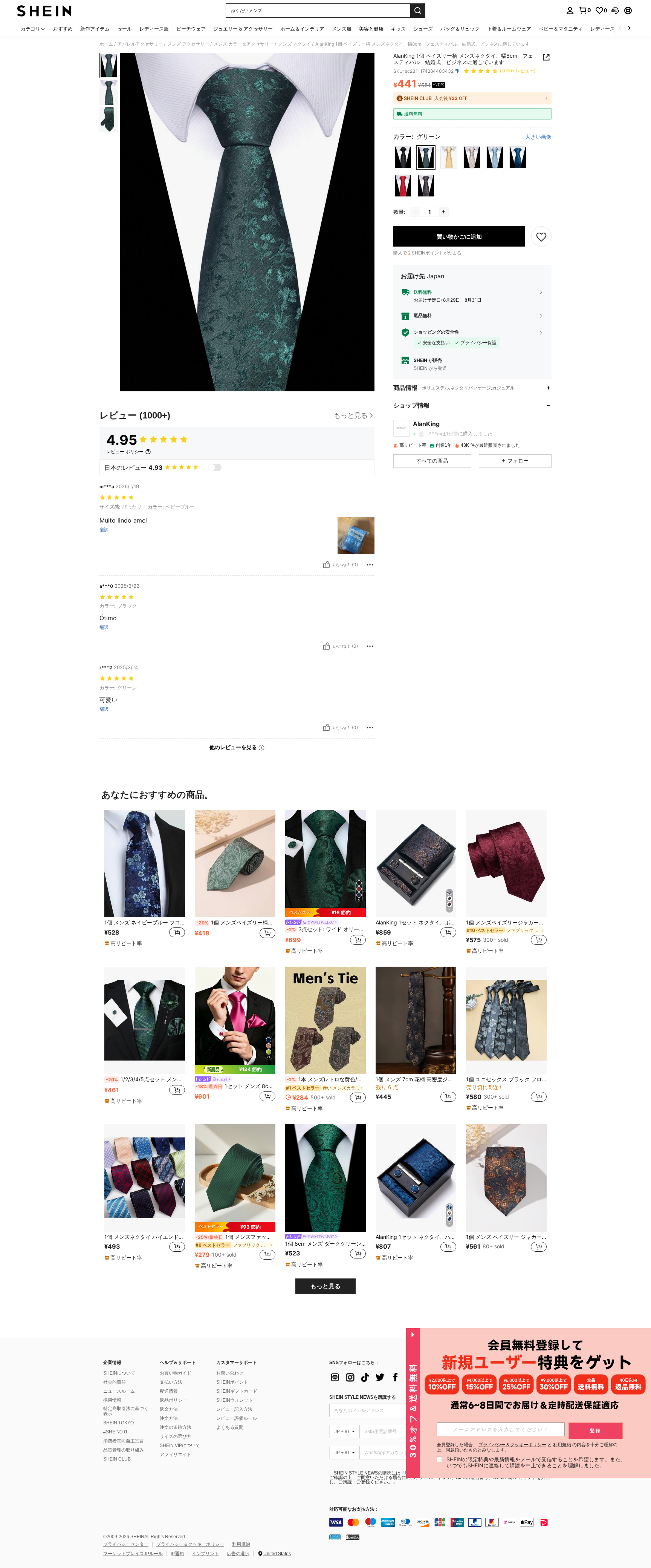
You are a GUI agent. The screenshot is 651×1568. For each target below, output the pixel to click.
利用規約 (241, 1544)
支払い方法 (171, 1382)
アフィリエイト (175, 1454)
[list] (389, 1377)
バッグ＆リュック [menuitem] (460, 29)
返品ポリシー (173, 1400)
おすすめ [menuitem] (63, 29)
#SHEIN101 (115, 1432)
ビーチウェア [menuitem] (191, 29)
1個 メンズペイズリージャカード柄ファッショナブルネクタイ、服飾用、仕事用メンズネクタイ (506, 923)
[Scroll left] (620, 28)
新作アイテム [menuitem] (95, 29)
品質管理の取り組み (123, 1450)
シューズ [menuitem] (423, 29)
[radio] (403, 157)
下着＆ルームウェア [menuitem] (509, 29)
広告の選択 (238, 1553)
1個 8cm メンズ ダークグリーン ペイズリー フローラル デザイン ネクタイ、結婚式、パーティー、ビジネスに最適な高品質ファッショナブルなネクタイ (325, 1244)
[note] (124, 943)
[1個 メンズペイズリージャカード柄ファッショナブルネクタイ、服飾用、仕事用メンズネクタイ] (506, 863)
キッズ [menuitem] (398, 29)
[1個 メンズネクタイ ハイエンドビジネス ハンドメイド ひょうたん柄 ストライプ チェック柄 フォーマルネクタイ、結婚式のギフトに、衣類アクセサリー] (144, 1178)
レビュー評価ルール (236, 1418)
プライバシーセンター (125, 1544)
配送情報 (169, 1391)
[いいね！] (326, 564)
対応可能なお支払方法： (354, 1509)
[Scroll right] (629, 28)
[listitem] (144, 882)
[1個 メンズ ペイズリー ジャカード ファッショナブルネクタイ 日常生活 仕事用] (506, 1178)
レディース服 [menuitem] (154, 29)
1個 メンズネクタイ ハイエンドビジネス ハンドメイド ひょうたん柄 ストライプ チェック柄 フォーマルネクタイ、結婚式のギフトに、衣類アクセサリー (144, 1237)
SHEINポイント (232, 1382)
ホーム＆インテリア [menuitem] (302, 29)
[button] (615, 10)
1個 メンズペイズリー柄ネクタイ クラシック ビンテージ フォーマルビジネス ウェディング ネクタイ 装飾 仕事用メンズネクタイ (235, 923)
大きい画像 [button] (538, 137)
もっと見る (325, 1286)
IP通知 (177, 1553)
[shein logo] (44, 10)
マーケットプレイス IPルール (133, 1553)
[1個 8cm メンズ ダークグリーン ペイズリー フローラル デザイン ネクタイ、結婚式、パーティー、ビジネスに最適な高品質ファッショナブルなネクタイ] (325, 1178)
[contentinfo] (442, 1522)
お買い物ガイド (175, 1373)
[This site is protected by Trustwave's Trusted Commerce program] (335, 1537)
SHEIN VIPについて (180, 1445)
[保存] (541, 236)
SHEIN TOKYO (118, 1422)
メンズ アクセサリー (188, 44)
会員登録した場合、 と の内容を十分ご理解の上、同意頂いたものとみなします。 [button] (527, 1447)
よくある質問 (229, 1427)
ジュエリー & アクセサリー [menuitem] (243, 29)
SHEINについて (119, 1373)
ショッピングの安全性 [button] (436, 332)
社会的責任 (114, 1382)
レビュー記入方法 (234, 1409)
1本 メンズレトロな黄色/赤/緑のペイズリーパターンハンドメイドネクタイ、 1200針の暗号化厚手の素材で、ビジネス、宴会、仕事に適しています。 (326, 1079)
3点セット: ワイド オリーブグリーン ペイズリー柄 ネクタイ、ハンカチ (326, 929)
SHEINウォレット (234, 1400)
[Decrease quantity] (415, 211)
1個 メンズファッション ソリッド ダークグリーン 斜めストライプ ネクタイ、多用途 (235, 1237)
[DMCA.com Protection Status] (352, 1537)
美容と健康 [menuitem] (371, 29)
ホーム (106, 44)
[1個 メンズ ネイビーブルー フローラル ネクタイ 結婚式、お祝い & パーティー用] (144, 863)
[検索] (417, 10)
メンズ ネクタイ (294, 44)
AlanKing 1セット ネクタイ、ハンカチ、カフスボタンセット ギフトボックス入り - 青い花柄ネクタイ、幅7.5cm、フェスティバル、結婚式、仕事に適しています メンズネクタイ (416, 1237)
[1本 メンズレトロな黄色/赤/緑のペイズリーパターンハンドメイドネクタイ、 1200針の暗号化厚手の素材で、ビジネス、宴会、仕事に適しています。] (325, 1020)
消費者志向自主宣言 (123, 1441)
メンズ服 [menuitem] (341, 29)
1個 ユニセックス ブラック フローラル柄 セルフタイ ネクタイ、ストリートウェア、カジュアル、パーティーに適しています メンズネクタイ (506, 1079)
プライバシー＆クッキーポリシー (190, 1544)
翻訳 (103, 529)
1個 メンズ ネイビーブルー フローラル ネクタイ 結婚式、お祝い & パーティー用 (144, 923)
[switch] (215, 467)
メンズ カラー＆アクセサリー (244, 44)
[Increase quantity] (444, 211)
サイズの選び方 (175, 1436)
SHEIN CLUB (117, 1459)
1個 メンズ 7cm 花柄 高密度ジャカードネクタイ (416, 1079)
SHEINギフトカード (236, 1391)
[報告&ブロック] (369, 564)
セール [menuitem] (124, 29)
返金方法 (169, 1409)
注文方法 (169, 1418)
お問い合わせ (229, 1373)
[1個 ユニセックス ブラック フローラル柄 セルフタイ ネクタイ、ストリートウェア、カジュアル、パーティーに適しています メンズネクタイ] (506, 1020)
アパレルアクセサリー (140, 44)
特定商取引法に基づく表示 (125, 1411)
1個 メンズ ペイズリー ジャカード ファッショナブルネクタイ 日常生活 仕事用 (506, 1237)
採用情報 (112, 1400)
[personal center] (570, 10)
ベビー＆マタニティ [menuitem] (561, 29)
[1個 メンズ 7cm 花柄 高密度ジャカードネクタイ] (416, 1020)
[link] (584, 10)
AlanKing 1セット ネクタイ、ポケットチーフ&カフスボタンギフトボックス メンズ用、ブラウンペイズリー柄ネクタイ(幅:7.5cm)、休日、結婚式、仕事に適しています (416, 923)
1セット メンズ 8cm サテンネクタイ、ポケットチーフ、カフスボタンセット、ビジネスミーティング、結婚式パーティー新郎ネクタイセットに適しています (235, 1086)
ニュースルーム (119, 1391)
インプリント (205, 1553)
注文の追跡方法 (175, 1427)
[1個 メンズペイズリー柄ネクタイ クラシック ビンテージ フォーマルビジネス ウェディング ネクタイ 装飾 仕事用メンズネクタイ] (235, 863)
